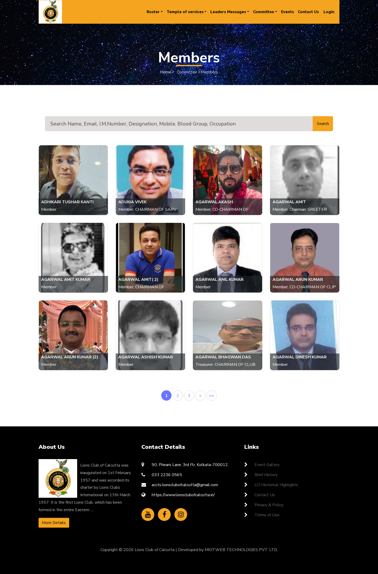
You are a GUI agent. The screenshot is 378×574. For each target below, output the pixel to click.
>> (211, 396)
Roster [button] (153, 11)
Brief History (266, 475)
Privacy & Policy (269, 505)
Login (328, 11)
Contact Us (308, 11)
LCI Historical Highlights (276, 485)
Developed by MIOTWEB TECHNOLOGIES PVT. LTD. (228, 550)
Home (166, 72)
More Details (54, 523)
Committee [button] (263, 11)
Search (323, 123)
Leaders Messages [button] (228, 11)
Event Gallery (267, 465)
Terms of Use (267, 515)
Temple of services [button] (185, 11)
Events (287, 11)
